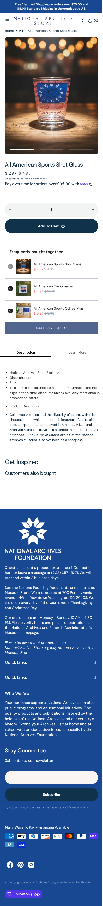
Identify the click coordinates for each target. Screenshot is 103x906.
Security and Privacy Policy (69, 807)
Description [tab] (25, 352)
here (9, 572)
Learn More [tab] (74, 352)
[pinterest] (20, 864)
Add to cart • (50, 328)
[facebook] (10, 864)
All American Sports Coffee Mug (58, 308)
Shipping (10, 178)
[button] (7, 20)
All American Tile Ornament (55, 286)
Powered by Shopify (77, 882)
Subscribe (49, 794)
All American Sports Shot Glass (57, 264)
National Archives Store (39, 882)
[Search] (78, 20)
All (21, 31)
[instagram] (31, 864)
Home (9, 31)
